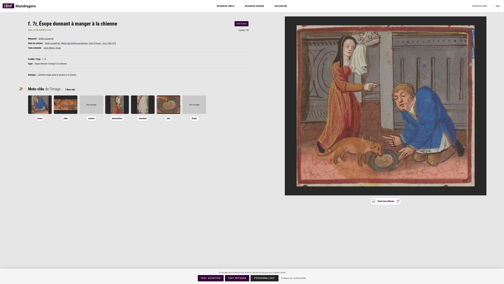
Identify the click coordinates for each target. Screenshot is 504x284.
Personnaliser (264, 278)
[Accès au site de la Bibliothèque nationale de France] (8, 6)
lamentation (117, 118)
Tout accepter (211, 278)
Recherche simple (225, 6)
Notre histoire (479, 6)
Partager (242, 30)
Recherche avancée (254, 6)
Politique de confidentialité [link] (293, 278)
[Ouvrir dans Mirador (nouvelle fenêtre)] (40, 113)
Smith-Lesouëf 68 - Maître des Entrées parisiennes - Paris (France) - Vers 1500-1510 (80, 43)
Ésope (194, 118)
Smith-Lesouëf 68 (46, 38)
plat (168, 118)
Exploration (281, 6)
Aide (498, 6)
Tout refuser (237, 278)
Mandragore (25, 6)
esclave (91, 118)
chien (65, 118)
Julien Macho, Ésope (52, 48)
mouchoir (143, 118)
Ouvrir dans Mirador (385, 201)
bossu (39, 118)
